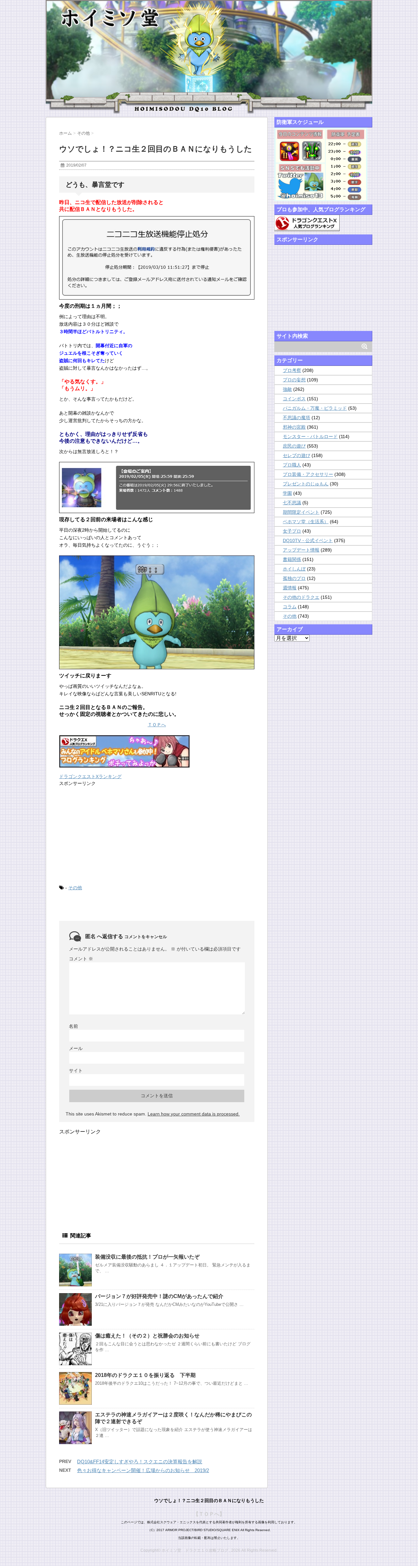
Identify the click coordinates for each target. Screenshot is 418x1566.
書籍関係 (292, 559)
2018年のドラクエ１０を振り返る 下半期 (145, 1375)
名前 (73, 1026)
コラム (290, 606)
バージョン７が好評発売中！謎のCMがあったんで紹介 (159, 1296)
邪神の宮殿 (294, 427)
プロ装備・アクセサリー (308, 474)
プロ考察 (292, 370)
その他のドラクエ (301, 597)
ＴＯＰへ (157, 724)
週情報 (290, 587)
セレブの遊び (296, 455)
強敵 (287, 389)
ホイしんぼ (294, 568)
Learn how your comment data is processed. (194, 1113)
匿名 (90, 936)
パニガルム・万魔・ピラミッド (315, 408)
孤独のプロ (294, 578)
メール (76, 1048)
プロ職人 (292, 464)
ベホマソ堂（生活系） (306, 521)
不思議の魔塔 (296, 417)
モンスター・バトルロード (310, 436)
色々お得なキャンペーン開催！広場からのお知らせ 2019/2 (143, 1470)
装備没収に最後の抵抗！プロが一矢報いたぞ (147, 1257)
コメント (81, 958)
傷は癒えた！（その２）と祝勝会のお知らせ (147, 1335)
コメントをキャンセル (145, 936)
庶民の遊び (294, 446)
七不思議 (292, 502)
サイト (76, 1070)
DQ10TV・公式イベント (308, 540)
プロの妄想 (294, 379)
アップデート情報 (301, 550)
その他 (75, 887)
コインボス (294, 398)
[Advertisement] (108, 834)
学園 (287, 493)
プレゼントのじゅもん (306, 483)
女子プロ (292, 531)
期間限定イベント (301, 512)
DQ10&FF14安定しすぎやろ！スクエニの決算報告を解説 (139, 1461)
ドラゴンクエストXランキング (90, 776)
